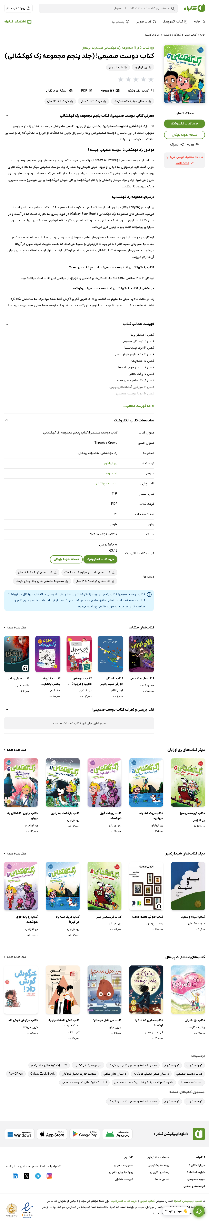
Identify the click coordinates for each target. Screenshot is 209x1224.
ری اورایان (110, 463)
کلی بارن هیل (154, 1032)
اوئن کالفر (116, 691)
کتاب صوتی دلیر (18, 678)
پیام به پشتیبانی (158, 1165)
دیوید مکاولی (196, 924)
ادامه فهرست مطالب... (138, 406)
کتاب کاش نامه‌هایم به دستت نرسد (64, 1023)
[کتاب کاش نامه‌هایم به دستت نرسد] (63, 989)
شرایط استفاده (196, 1172)
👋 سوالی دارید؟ (176, 1211)
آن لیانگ (74, 1032)
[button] (184, 74)
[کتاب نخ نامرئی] (188, 989)
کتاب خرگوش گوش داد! (23, 1020)
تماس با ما (162, 1179)
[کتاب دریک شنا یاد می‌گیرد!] (146, 782)
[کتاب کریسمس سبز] (188, 782)
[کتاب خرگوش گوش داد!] (21, 989)
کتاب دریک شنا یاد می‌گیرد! (151, 816)
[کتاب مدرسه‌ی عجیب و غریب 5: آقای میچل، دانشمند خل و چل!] (79, 654)
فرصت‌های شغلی (194, 1186)
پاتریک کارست (196, 1027)
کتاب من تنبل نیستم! (107, 1020)
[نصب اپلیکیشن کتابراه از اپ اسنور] (52, 1134)
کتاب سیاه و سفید (193, 917)
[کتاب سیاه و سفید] (188, 886)
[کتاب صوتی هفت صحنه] (146, 886)
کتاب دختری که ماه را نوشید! (149, 1023)
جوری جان (115, 1027)
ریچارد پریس (155, 924)
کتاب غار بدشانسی (142, 678)
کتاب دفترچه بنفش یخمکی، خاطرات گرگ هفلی (48, 681)
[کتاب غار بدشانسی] (141, 654)
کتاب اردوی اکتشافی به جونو (22, 816)
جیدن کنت (147, 685)
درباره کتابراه (197, 1165)
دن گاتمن (85, 691)
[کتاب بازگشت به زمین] (63, 782)
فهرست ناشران (124, 1179)
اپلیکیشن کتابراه (15, 22)
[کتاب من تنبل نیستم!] (104, 989)
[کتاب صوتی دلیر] (16, 654)
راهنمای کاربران (159, 1172)
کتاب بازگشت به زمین (65, 813)
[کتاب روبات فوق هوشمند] (104, 782)
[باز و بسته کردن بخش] (7, 116)
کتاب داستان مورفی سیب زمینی (111, 681)
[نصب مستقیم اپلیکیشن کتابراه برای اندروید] (117, 1134)
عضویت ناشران (123, 1165)
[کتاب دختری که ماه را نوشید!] (146, 989)
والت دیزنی (22, 685)
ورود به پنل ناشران (121, 1172)
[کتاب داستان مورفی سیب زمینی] (110, 654)
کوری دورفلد (30, 1027)
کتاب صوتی (147, 1201)
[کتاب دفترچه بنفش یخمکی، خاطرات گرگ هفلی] (47, 654)
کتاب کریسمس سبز (192, 813)
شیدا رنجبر (110, 473)
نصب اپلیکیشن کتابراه (187, 1201)
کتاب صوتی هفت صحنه (147, 917)
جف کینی (54, 691)
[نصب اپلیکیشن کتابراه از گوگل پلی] (84, 1134)
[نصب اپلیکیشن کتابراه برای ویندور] (19, 1134)
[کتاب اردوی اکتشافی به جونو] (21, 782)
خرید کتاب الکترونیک (184, 124)
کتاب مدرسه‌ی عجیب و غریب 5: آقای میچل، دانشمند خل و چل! (80, 681)
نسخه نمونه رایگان (184, 135)
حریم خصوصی (196, 1179)
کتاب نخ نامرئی (195, 1020)
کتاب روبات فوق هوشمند (110, 816)
